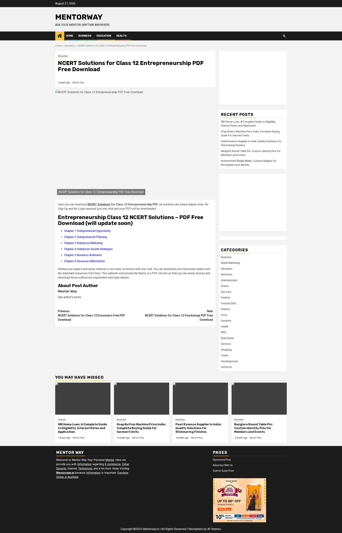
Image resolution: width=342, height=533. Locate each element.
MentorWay (79, 17)
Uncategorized (229, 361)
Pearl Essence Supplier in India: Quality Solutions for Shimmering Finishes (198, 428)
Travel (224, 355)
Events (225, 286)
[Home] (59, 35)
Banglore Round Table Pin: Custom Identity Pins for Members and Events (253, 428)
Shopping (226, 349)
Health (121, 35)
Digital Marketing (230, 262)
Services (226, 343)
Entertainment (229, 280)
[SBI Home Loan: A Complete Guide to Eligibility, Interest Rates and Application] (82, 399)
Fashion (225, 297)
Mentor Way (78, 82)
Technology (85, 468)
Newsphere (195, 529)
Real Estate (227, 338)
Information (84, 464)
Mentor (109, 460)
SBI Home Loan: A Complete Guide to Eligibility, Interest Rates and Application (82, 428)
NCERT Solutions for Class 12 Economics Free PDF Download (91, 315)
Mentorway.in (65, 472)
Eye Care (226, 291)
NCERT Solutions (99, 204)
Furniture (226, 320)
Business (84, 35)
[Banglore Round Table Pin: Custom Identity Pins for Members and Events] (259, 399)
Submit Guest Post (223, 470)
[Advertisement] (253, 78)
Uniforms (226, 367)
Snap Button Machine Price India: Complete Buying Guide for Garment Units (141, 428)
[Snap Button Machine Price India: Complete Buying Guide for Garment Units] (141, 399)
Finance (225, 309)
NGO (223, 332)
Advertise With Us (223, 465)
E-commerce (113, 464)
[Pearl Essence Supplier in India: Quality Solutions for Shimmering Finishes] (200, 399)
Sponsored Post (222, 459)
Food (224, 315)
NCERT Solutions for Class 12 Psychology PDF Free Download (179, 315)
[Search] (284, 36)
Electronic (226, 274)
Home (69, 35)
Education (104, 35)
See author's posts (69, 297)
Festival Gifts (228, 303)
